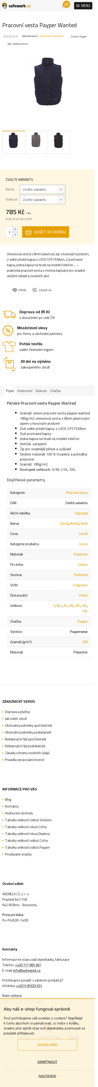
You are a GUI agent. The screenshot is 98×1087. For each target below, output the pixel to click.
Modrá (74, 523)
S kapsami (80, 585)
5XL (85, 611)
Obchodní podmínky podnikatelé (28, 732)
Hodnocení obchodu (19, 813)
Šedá (84, 523)
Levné (83, 533)
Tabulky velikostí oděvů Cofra (26, 840)
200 (85, 642)
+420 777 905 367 (28, 965)
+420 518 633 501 (29, 986)
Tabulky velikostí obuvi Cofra (25, 827)
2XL (71, 605)
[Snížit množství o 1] (15, 234)
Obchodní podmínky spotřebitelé (28, 725)
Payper (82, 621)
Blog (8, 799)
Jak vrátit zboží (16, 718)
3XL (77, 605)
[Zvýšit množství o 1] (15, 229)
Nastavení (47, 1076)
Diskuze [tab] (41, 390)
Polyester (81, 554)
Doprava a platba (17, 712)
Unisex (83, 564)
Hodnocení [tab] (24, 390)
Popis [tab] (10, 390)
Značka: (79, 36)
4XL (84, 605)
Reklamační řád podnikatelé (25, 746)
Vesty (83, 544)
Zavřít (37, 286)
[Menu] (83, 5)
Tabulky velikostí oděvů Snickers (28, 820)
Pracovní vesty (77, 492)
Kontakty (12, 806)
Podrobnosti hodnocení (52, 36)
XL (65, 605)
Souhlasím (47, 1045)
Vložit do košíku (50, 232)
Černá (64, 523)
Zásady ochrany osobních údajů (27, 753)
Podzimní (81, 574)
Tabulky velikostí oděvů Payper (27, 847)
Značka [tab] (55, 390)
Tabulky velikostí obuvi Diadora (27, 834)
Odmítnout (47, 1062)
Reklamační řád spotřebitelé (25, 739)
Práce (83, 595)
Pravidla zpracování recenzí (24, 760)
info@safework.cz (27, 970)
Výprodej (81, 513)
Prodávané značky (18, 854)
